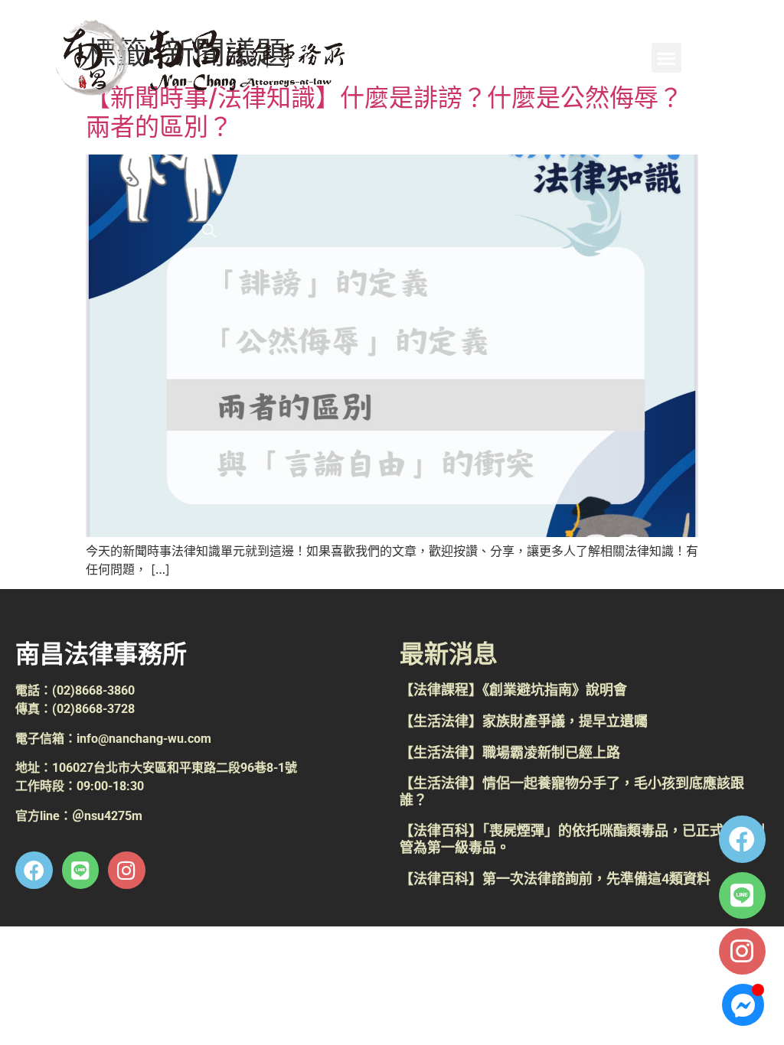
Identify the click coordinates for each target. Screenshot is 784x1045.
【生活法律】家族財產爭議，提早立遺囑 (524, 721)
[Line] (742, 895)
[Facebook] (742, 838)
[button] (666, 58)
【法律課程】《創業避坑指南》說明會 (513, 690)
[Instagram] (742, 951)
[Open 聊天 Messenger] (743, 1005)
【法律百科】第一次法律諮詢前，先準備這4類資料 (555, 879)
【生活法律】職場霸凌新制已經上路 (510, 752)
